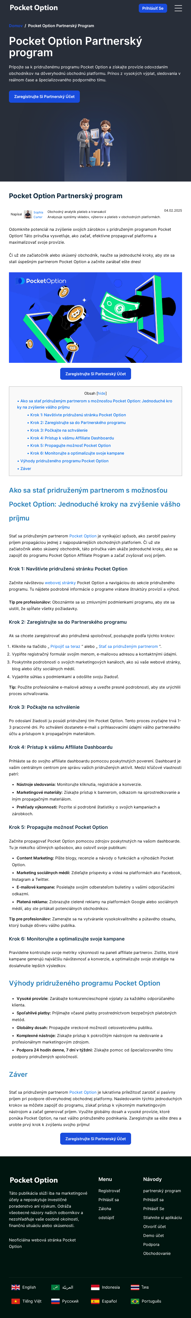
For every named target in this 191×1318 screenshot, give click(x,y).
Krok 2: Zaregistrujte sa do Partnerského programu (78, 422)
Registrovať (109, 1190)
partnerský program (162, 1190)
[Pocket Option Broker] (34, 8)
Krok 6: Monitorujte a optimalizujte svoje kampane (77, 453)
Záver (25, 468)
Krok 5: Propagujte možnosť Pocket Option (70, 445)
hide (101, 393)
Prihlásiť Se (152, 8)
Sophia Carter (38, 214)
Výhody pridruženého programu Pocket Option (64, 461)
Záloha (104, 1208)
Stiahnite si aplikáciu (162, 1217)
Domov (16, 25)
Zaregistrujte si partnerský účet (44, 96)
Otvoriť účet (154, 1226)
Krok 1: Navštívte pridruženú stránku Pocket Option (78, 415)
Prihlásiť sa (108, 1199)
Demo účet (153, 1235)
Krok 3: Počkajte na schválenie (59, 430)
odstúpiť (106, 1217)
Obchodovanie (157, 1253)
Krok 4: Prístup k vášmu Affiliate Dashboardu (72, 438)
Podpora (151, 1244)
